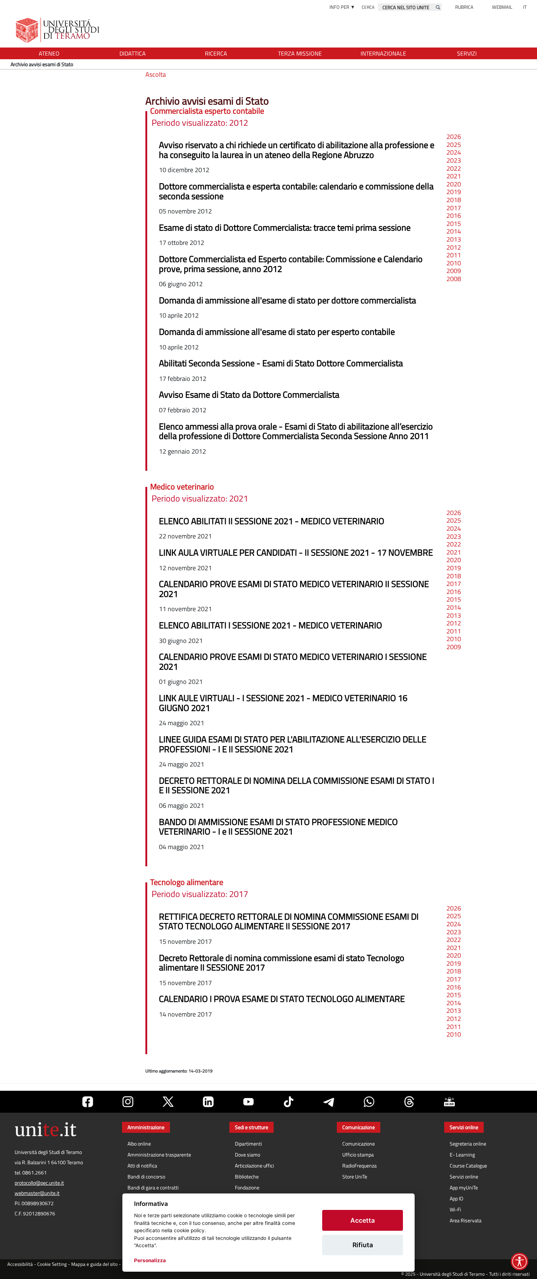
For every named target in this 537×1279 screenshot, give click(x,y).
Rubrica (464, 7)
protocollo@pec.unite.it (39, 1183)
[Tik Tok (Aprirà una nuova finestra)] (288, 1101)
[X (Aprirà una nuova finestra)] (168, 1101)
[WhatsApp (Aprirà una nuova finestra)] (368, 1101)
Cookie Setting (52, 1264)
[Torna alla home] (58, 30)
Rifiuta (363, 1245)
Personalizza (150, 1260)
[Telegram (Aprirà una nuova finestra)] (328, 1101)
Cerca (368, 7)
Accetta (362, 1220)
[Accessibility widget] (519, 1261)
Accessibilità (20, 1264)
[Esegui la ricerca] (438, 7)
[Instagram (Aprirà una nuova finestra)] (127, 1101)
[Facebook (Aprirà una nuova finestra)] (87, 1101)
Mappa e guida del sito (94, 1264)
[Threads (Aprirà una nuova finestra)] (409, 1101)
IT (525, 7)
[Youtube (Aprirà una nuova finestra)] (248, 1101)
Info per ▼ (342, 7)
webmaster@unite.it (37, 1193)
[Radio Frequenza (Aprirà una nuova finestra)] (449, 1101)
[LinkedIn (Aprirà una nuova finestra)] (208, 1101)
